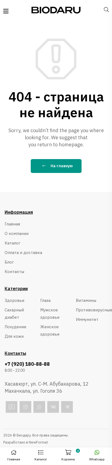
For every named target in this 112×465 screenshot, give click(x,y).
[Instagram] (25, 407)
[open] (5, 11)
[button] (40, 456)
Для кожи (14, 336)
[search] (106, 9)
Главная (12, 224)
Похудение (15, 326)
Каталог (12, 243)
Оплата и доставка (23, 252)
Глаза (45, 300)
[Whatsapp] (39, 407)
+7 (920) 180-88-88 (27, 364)
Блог (9, 262)
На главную (61, 165)
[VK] (53, 407)
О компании (17, 233)
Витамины (86, 300)
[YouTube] (11, 407)
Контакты (14, 271)
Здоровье (14, 300)
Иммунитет (87, 319)
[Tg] (67, 407)
